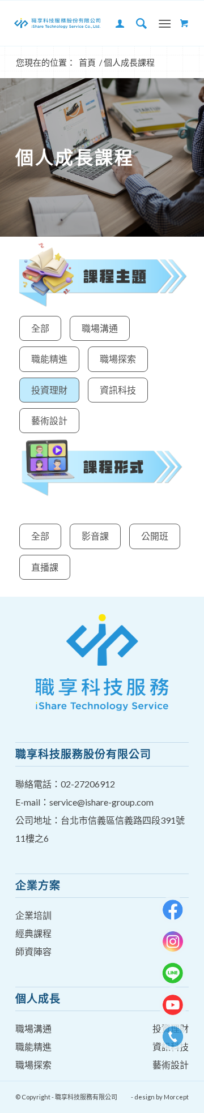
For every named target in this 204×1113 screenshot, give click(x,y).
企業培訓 (33, 915)
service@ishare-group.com (101, 802)
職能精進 (49, 358)
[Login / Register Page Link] (114, 23)
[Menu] (165, 23)
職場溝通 (100, 328)
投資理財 (49, 389)
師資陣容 (33, 951)
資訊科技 (118, 389)
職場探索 (118, 358)
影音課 (95, 535)
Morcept (176, 1097)
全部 (40, 328)
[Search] (136, 23)
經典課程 (33, 933)
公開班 (154, 535)
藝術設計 (49, 420)
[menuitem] (114, 23)
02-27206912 (88, 783)
